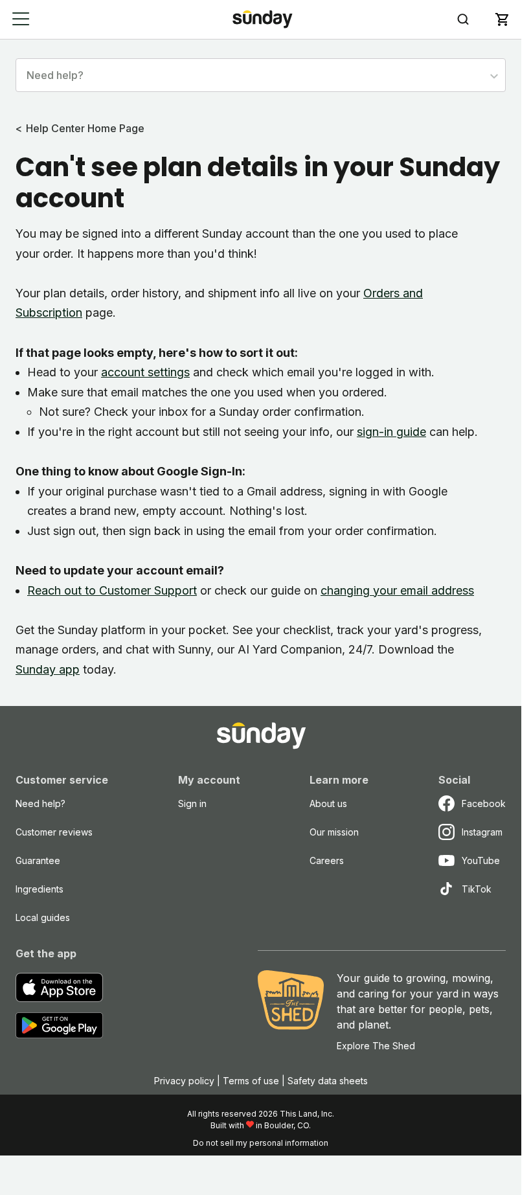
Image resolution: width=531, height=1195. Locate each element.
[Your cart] (502, 19)
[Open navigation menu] (21, 19)
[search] (463, 19)
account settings (145, 372)
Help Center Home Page (85, 128)
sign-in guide (391, 431)
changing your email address (397, 590)
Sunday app (48, 669)
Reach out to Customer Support (112, 590)
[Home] (262, 19)
